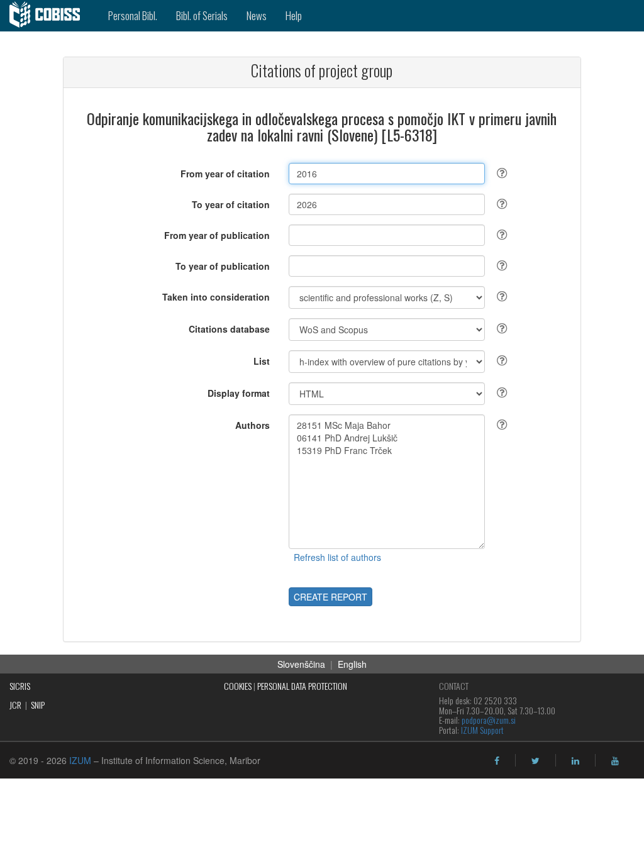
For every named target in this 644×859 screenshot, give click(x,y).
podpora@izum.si (489, 719)
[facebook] (496, 760)
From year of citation (225, 173)
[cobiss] (49, 15)
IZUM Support (482, 729)
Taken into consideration (216, 297)
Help (294, 15)
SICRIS (19, 685)
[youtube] (615, 760)
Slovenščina (301, 664)
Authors (252, 425)
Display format (239, 393)
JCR (15, 704)
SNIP (38, 704)
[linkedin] (575, 760)
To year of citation (231, 204)
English (352, 664)
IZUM (80, 760)
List (261, 361)
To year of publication (222, 266)
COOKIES (238, 685)
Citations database (229, 329)
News (257, 15)
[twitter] (535, 760)
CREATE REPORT (330, 596)
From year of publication (217, 235)
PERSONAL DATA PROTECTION (302, 685)
